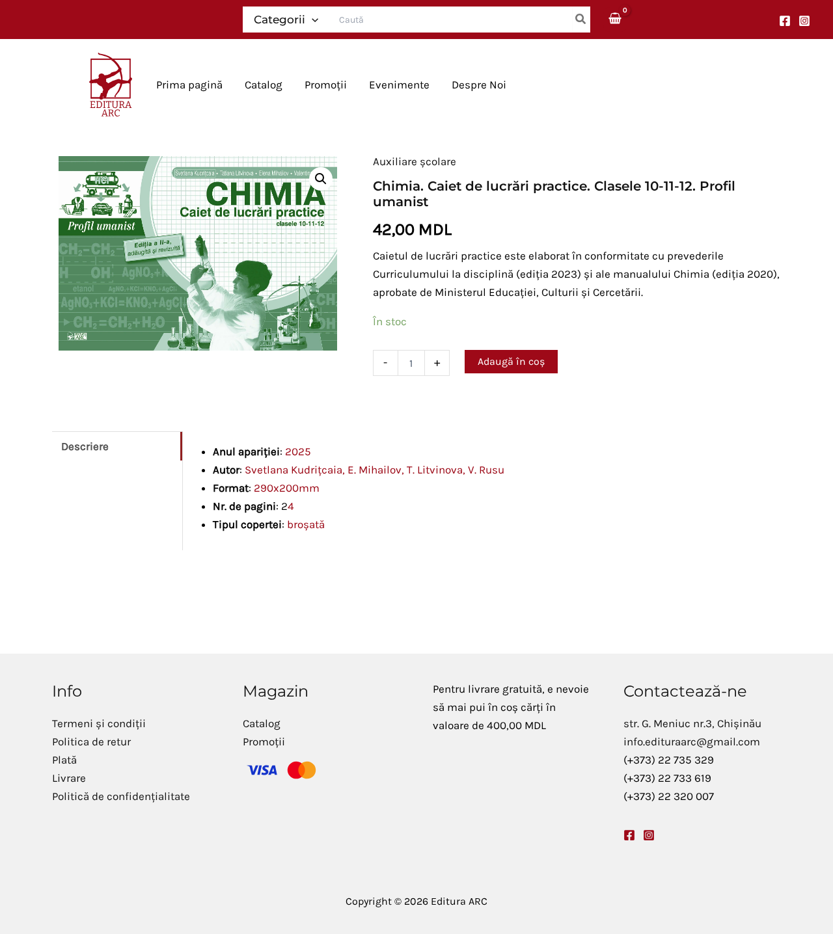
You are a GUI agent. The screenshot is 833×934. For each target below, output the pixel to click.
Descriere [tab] (85, 446)
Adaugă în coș (511, 361)
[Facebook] (785, 21)
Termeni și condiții (99, 723)
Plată (64, 759)
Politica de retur (91, 741)
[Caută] (581, 20)
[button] (311, 19)
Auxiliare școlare (414, 161)
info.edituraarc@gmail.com (691, 741)
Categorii (279, 19)
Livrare (69, 777)
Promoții (264, 741)
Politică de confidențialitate (121, 796)
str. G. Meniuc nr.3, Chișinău (692, 723)
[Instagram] (804, 21)
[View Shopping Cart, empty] (615, 19)
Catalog (261, 723)
